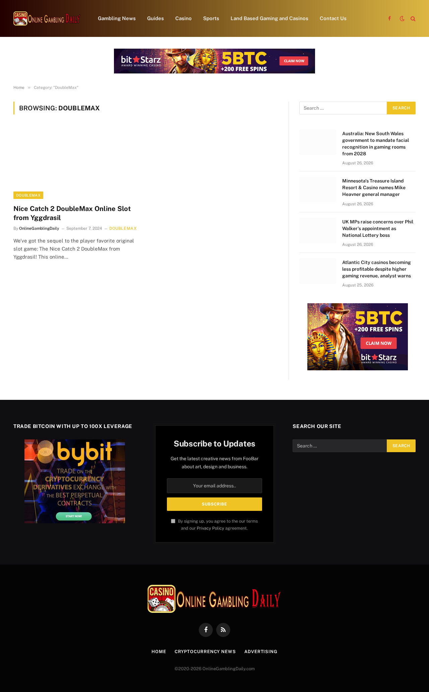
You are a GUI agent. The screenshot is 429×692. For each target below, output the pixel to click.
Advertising (261, 651)
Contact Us (333, 18)
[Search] (412, 18)
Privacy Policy (210, 528)
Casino (183, 18)
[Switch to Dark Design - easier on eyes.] (402, 18)
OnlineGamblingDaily (39, 228)
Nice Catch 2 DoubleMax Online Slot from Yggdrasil (72, 213)
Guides (155, 18)
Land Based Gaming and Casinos (269, 18)
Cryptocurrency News (205, 651)
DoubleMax (28, 195)
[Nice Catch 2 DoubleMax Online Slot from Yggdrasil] (76, 163)
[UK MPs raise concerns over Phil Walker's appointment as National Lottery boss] (317, 230)
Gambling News (117, 18)
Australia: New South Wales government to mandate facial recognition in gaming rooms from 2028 (375, 143)
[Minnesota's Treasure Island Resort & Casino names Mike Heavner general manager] (317, 189)
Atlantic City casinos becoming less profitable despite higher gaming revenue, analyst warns (376, 269)
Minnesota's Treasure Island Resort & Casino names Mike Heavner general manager (374, 187)
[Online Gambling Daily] (46, 18)
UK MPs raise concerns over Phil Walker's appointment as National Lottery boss (377, 228)
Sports (211, 18)
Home (158, 651)
